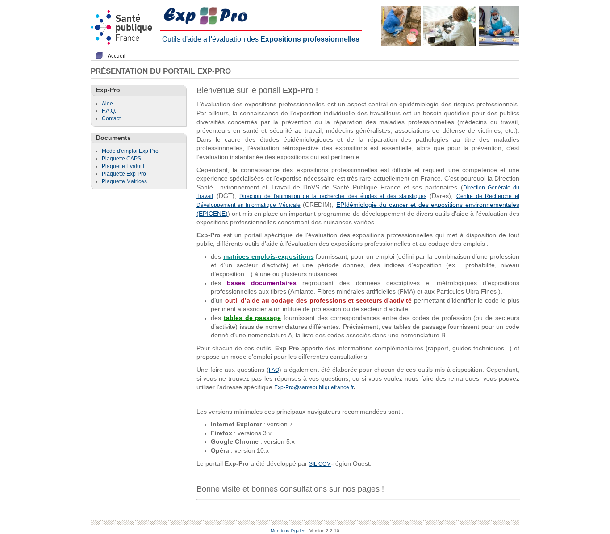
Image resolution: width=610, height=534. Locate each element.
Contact (111, 118)
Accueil (116, 56)
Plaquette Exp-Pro (124, 174)
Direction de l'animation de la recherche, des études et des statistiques (332, 196)
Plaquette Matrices (124, 181)
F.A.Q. (109, 111)
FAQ (274, 370)
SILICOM (320, 464)
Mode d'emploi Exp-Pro (130, 151)
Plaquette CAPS (121, 159)
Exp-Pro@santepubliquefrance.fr (314, 387)
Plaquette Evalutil (123, 166)
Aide (107, 104)
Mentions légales (288, 530)
